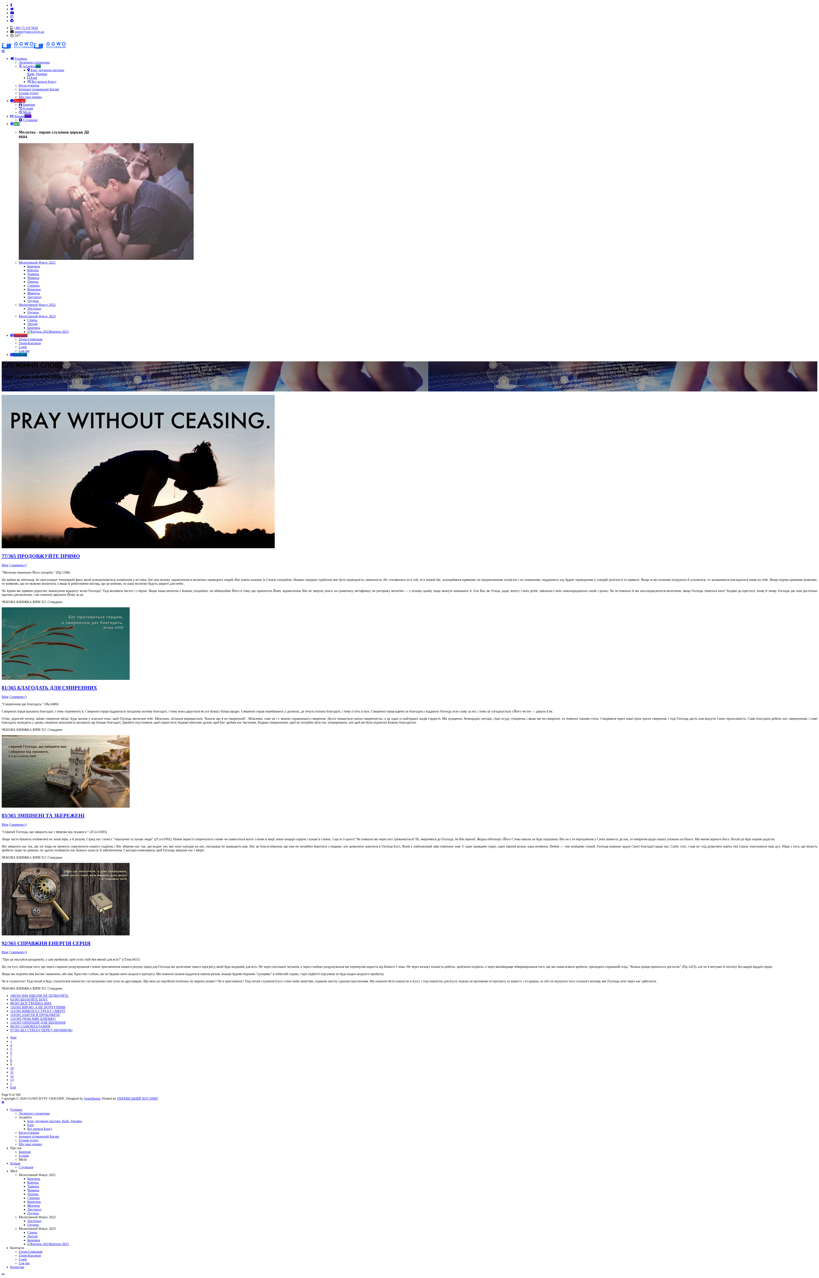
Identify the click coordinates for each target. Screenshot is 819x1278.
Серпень (33, 285)
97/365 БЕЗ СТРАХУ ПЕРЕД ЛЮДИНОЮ (41, 1030)
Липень (32, 282)
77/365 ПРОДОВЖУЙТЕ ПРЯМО (41, 556)
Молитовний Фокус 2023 (37, 316)
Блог (34, 78)
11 (11, 1072)
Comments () (18, 565)
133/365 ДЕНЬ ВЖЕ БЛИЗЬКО (33, 1019)
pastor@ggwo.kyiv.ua (29, 31)
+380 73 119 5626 (25, 28)
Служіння (29, 120)
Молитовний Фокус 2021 (37, 262)
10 (12, 1068)
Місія (26, 112)
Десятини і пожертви (34, 62)
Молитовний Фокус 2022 (37, 305)
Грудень (33, 301)
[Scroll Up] (3, 1274)
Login (23, 347)
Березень (33, 266)
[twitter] (12, 9)
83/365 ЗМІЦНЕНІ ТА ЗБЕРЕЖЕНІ (43, 815)
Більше (22, 116)
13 (12, 1080)
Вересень (34, 289)
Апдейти (31, 66)
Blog (5, 565)
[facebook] (11, 5)
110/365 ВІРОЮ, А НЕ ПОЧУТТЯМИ (37, 1007)
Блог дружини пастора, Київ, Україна (46, 72)
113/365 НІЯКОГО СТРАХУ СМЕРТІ (37, 1011)
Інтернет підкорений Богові (39, 89)
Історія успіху (29, 93)
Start (13, 1037)
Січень (32, 320)
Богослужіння (29, 85)
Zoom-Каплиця (30, 343)
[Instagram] (11, 17)
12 (12, 1076)
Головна (20, 58)
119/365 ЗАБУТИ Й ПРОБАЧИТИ (35, 1015)
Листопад (34, 297)
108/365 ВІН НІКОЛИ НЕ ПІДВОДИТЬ (39, 995)
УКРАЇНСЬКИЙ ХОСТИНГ (137, 1098)
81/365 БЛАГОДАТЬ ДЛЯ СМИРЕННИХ (49, 688)
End (13, 1087)
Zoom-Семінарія (30, 339)
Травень (33, 274)
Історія (27, 108)
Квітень (33, 270)
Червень (33, 278)
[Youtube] (12, 13)
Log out (24, 351)
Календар (17, 1267)
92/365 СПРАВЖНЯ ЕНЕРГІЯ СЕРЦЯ (46, 943)
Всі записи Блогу (44, 81)
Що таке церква (30, 97)
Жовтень (33, 293)
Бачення (28, 104)
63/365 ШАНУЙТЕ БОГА (29, 999)
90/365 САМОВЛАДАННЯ (30, 1026)
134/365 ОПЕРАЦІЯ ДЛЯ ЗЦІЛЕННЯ (37, 1022)
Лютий (32, 324)
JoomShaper (92, 1098)
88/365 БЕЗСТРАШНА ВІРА (31, 1003)
